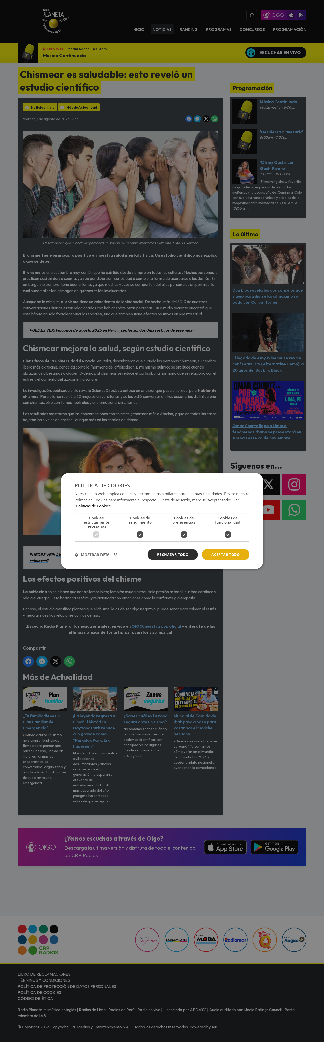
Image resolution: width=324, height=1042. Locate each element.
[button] (96, 554)
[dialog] (162, 521)
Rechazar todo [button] (172, 554)
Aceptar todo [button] (225, 554)
